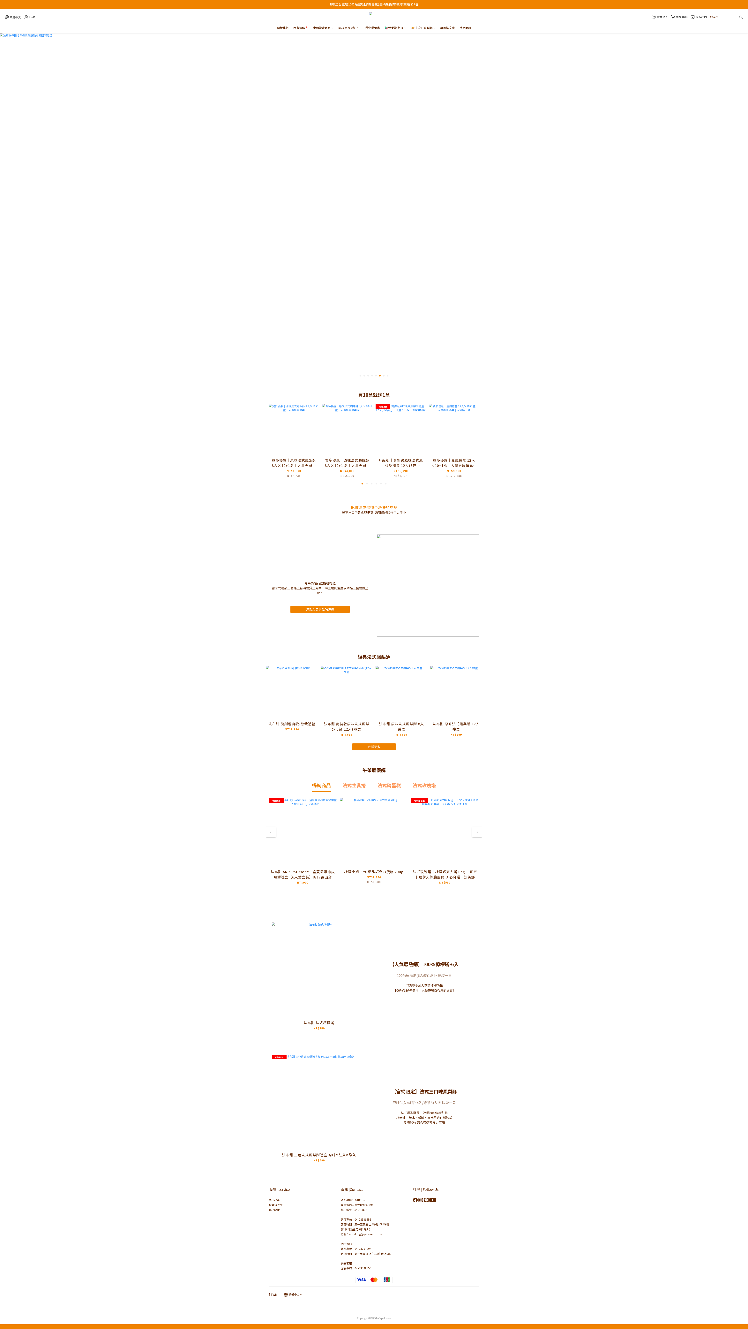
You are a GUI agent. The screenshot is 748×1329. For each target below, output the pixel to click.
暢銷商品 (321, 785)
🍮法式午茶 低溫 (422, 28)
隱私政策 (274, 1200)
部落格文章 (447, 28)
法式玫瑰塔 (424, 785)
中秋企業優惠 (371, 28)
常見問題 (465, 28)
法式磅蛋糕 (389, 785)
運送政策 (274, 1210)
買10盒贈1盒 (346, 28)
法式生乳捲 (354, 785)
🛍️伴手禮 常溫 (394, 28)
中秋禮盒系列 (322, 28)
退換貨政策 (275, 1205)
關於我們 (283, 28)
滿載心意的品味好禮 (320, 609)
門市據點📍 (301, 28)
